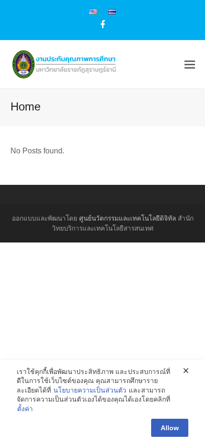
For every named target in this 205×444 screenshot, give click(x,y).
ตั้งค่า (25, 409)
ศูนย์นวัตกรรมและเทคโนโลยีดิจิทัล (127, 218)
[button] (189, 65)
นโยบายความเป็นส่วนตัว (89, 390)
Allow (170, 428)
